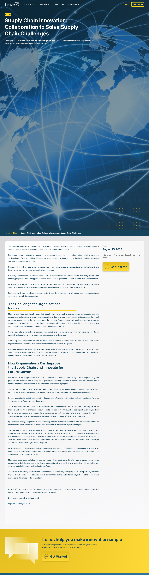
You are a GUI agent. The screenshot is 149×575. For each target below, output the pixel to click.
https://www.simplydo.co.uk (19, 503)
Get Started (138, 4)
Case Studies (59, 4)
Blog (15, 233)
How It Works (29, 4)
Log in (126, 4)
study (29, 398)
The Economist (70, 448)
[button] (44, 4)
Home (7, 233)
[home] (12, 4)
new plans (47, 341)
